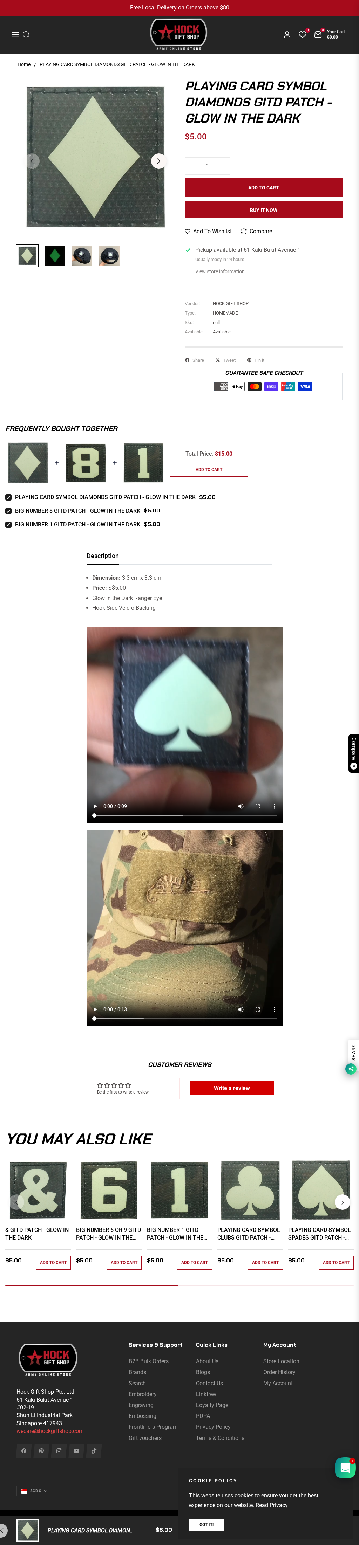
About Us (207, 1361)
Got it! (206, 1524)
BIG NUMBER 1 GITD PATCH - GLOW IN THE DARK (77, 524)
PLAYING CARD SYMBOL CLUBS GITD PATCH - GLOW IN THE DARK (248, 1234)
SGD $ (35, 1491)
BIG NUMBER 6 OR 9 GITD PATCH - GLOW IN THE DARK (108, 1234)
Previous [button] (32, 161)
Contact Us (209, 1383)
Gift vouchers (145, 1438)
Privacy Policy (213, 1426)
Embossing (142, 1416)
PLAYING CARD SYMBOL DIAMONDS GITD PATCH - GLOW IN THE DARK (105, 497)
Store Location (281, 1361)
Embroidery (143, 1394)
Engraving (141, 1405)
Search (137, 1383)
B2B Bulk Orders (149, 1361)
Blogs (203, 1372)
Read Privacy (272, 1505)
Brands (137, 1372)
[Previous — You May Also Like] (16, 1202)
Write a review (232, 1088)
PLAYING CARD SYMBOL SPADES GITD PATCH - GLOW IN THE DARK (319, 1234)
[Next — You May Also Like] (342, 1202)
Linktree (206, 1394)
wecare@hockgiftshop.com (50, 1431)
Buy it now (263, 210)
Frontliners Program (153, 1426)
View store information (220, 271)
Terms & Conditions (220, 1438)
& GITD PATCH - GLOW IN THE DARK (37, 1234)
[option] (95, 157)
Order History (279, 1372)
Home (24, 64)
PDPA (203, 1416)
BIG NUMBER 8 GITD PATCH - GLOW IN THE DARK (77, 511)
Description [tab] (103, 555)
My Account (278, 1383)
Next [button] (159, 161)
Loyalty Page (212, 1405)
